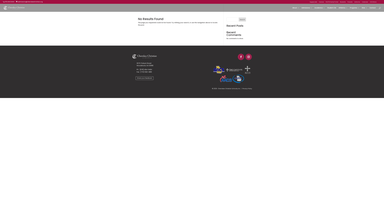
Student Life (331, 8)
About (294, 8)
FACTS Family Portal (332, 2)
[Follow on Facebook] (241, 57)
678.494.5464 (9, 2)
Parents (350, 2)
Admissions (306, 8)
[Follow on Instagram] (248, 57)
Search (242, 20)
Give (363, 8)
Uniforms (357, 2)
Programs (353, 8)
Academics (318, 8)
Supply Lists (313, 2)
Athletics (342, 8)
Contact (373, 8)
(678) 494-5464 (146, 69)
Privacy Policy (247, 89)
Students (343, 2)
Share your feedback (144, 78)
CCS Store (373, 2)
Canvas (321, 2)
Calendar (365, 2)
